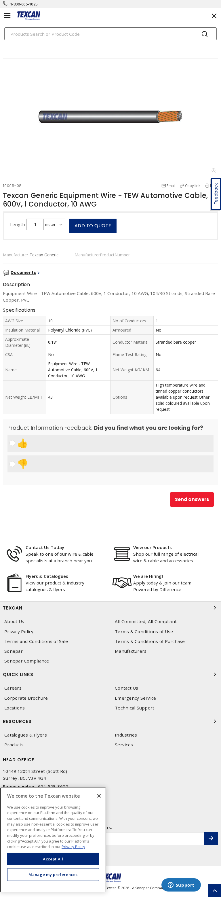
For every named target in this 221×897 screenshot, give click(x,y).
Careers (13, 688)
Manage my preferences (52, 874)
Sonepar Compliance (26, 661)
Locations (14, 708)
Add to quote (93, 225)
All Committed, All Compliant (146, 621)
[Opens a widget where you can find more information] (181, 885)
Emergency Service (135, 698)
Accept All (53, 859)
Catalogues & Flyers (25, 735)
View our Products (152, 547)
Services (124, 745)
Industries (126, 735)
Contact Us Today (45, 547)
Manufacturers (130, 651)
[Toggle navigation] (7, 15)
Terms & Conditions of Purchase (150, 641)
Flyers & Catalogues (47, 576)
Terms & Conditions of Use (144, 631)
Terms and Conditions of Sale (36, 641)
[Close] (99, 796)
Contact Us (126, 688)
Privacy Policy (19, 631)
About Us (14, 621)
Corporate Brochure (26, 698)
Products (14, 745)
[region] (53, 839)
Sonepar (13, 651)
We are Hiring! (148, 576)
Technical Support (134, 708)
